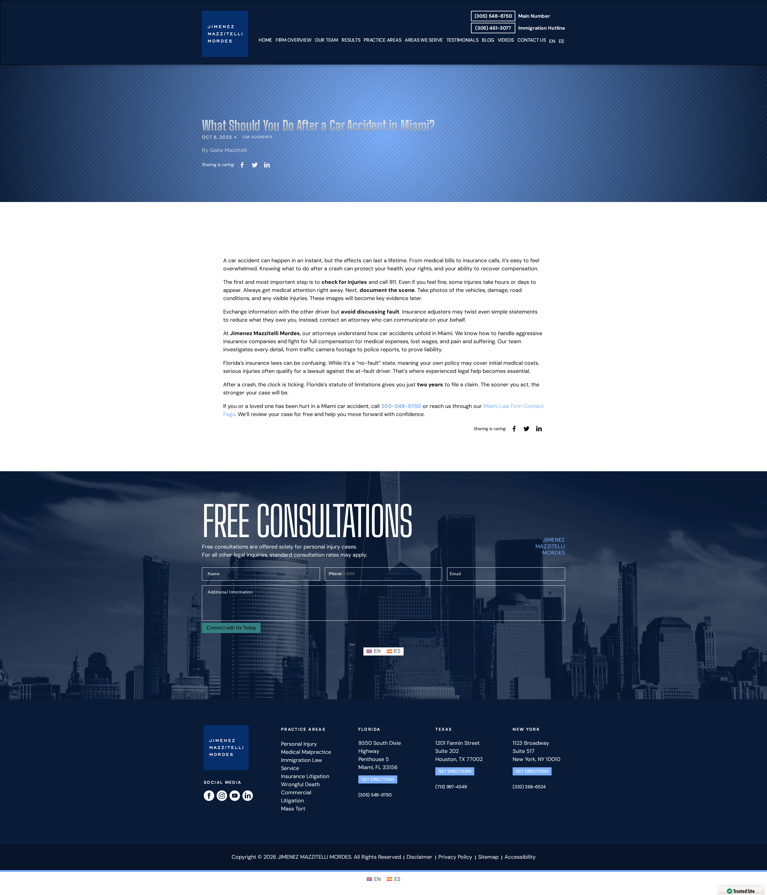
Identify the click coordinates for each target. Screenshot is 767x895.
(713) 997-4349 (450, 787)
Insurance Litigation (305, 776)
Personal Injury (299, 744)
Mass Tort (293, 808)
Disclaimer (420, 857)
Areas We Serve (424, 40)
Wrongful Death (300, 784)
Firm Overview (294, 40)
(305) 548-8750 (493, 16)
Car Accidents (257, 137)
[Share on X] (255, 165)
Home (265, 40)
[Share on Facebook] (242, 165)
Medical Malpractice (306, 752)
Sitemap (488, 857)
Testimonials (462, 40)
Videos (506, 40)
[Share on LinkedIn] (267, 165)
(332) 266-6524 (529, 787)
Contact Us (531, 40)
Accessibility (520, 857)
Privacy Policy (455, 857)
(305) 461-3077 (493, 28)
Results (351, 40)
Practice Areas (382, 40)
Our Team (326, 40)
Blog (488, 40)
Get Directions (377, 779)
